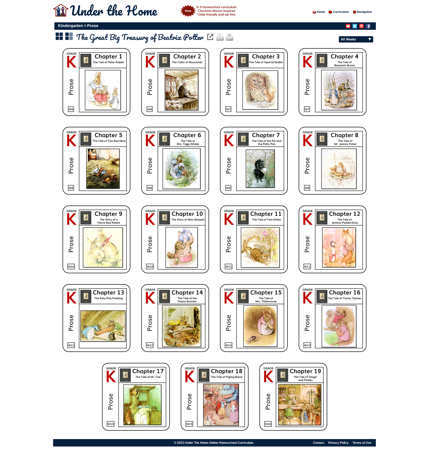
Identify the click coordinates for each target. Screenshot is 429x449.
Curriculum (341, 12)
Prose (92, 26)
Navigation (364, 12)
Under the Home (115, 10)
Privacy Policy (338, 443)
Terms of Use (362, 443)
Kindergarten (70, 26)
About (321, 12)
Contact (318, 443)
